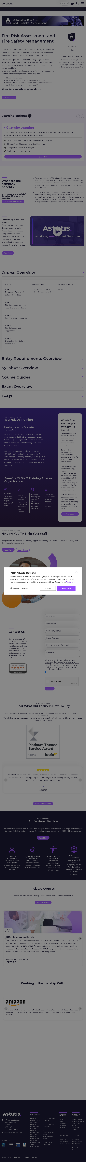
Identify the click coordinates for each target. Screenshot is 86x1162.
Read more (70, 582)
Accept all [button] (66, 588)
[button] (19, 588)
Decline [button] (47, 588)
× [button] (76, 571)
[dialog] (43, 581)
